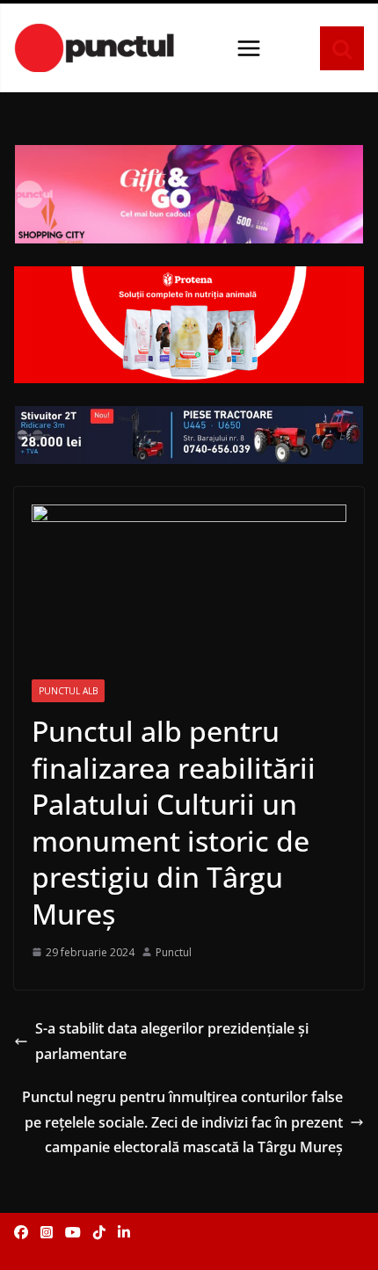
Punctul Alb (68, 691)
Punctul (174, 952)
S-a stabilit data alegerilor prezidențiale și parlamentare (172, 1041)
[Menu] (249, 48)
